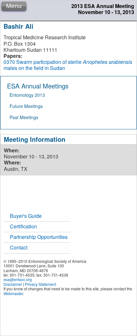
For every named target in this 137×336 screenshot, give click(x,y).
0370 (9, 61)
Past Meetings (24, 117)
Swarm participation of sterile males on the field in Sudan (68, 65)
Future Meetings (26, 106)
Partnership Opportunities (39, 237)
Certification (23, 226)
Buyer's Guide (26, 215)
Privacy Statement (40, 284)
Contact (18, 247)
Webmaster (13, 293)
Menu (14, 6)
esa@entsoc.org (18, 279)
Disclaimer (13, 284)
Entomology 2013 (27, 95)
